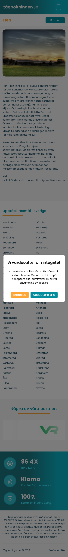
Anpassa (19, 295)
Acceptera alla (44, 295)
